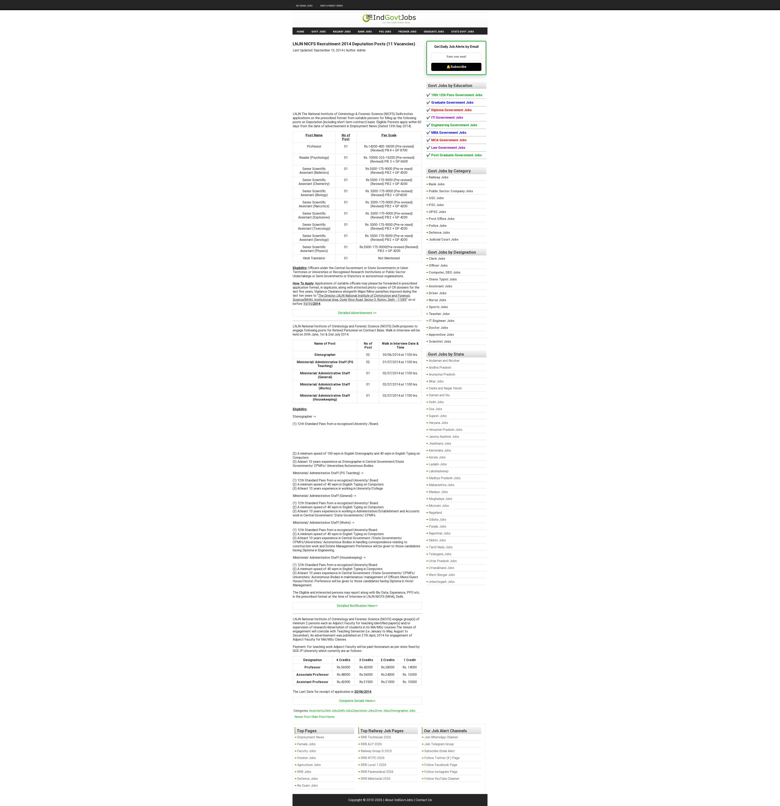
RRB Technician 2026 (376, 737)
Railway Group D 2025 (376, 751)
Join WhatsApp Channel (441, 737)
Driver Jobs (382, 710)
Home (300, 31)
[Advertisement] (357, 79)
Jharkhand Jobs (440, 443)
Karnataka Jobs (440, 450)
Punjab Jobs (437, 526)
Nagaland (435, 513)
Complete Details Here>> (357, 701)
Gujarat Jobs (438, 416)
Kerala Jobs (437, 457)
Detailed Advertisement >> (357, 313)
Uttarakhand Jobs (441, 568)
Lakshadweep (438, 471)
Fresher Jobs (407, 31)
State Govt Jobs (462, 31)
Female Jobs (306, 744)
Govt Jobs (318, 31)
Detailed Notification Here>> (357, 606)
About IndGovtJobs (399, 800)
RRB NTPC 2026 (373, 758)
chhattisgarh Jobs (442, 582)
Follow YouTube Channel (441, 779)
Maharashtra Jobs (441, 485)
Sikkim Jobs (437, 540)
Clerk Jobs (331, 710)
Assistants (316, 710)
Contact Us (424, 800)
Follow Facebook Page (440, 765)
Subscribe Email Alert (439, 751)
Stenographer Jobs (402, 710)
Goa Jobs (435, 409)
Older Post (318, 717)
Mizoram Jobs (439, 506)
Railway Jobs (342, 31)
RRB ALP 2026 (371, 744)
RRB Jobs (304, 772)
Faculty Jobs (306, 751)
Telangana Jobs (440, 554)
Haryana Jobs (438, 423)
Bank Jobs (365, 31)
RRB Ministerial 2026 (375, 779)
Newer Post (303, 717)
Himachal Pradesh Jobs (445, 430)
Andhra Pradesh (440, 367)
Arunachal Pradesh (442, 374)
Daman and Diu (439, 395)
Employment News (331, 5)
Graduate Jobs (434, 31)
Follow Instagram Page (440, 772)
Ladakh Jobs (438, 464)
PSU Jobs (385, 31)
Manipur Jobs (438, 492)
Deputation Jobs (363, 710)
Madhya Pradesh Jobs (444, 478)
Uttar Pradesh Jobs (443, 561)
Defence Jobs (307, 779)
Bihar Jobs (436, 381)
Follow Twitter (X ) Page (442, 758)
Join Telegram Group (439, 744)
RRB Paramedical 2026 (377, 772)
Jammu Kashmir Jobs (444, 437)
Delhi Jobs (345, 710)
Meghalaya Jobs (440, 499)
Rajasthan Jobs (440, 533)
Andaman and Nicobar (444, 361)
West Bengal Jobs (442, 575)
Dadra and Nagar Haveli (445, 388)
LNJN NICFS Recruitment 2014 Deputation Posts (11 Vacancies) (354, 43)
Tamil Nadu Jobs (441, 547)
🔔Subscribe (456, 66)
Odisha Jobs (437, 519)
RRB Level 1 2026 (373, 765)
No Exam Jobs (304, 5)
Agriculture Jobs (309, 765)
